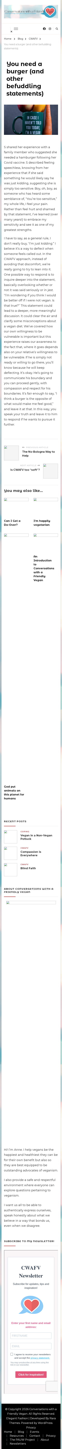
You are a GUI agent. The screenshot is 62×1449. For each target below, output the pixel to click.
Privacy (31, 1427)
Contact (34, 1435)
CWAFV (24, 848)
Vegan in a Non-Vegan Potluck (36, 837)
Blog (21, 1431)
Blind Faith (28, 868)
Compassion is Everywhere (31, 853)
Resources (17, 1435)
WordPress (45, 1423)
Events (34, 1431)
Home (8, 1431)
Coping (25, 832)
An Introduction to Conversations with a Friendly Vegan (44, 568)
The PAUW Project (22, 1439)
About (45, 1439)
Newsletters (18, 1443)
